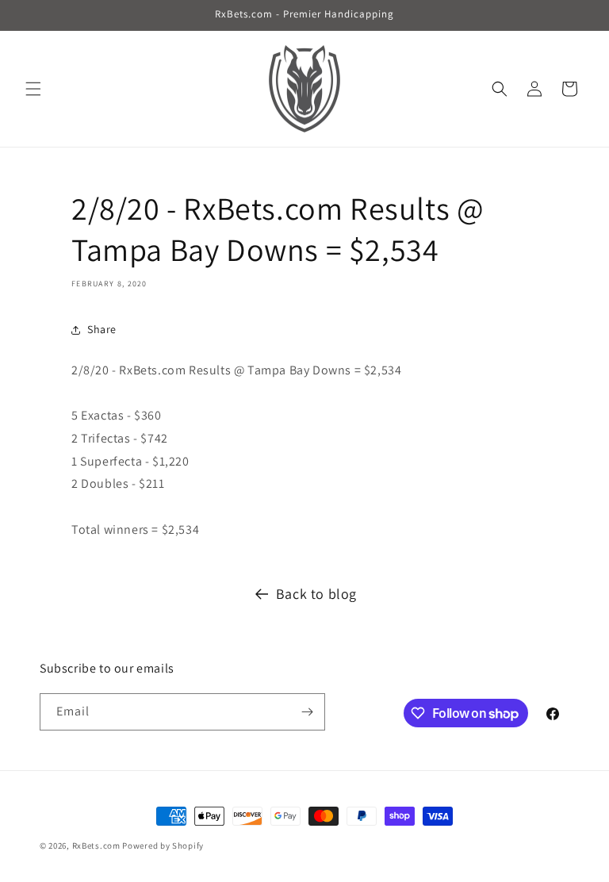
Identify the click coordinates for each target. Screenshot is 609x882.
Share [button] (102, 329)
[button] (33, 88)
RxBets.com (96, 845)
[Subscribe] (306, 712)
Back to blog (316, 594)
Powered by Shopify (163, 845)
